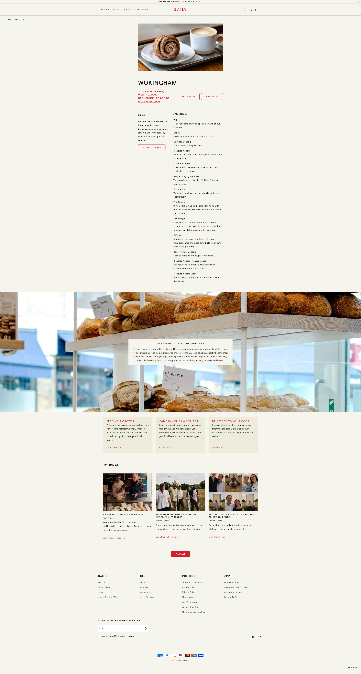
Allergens (144, 587)
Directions (212, 96)
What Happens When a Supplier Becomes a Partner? (176, 515)
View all (181, 554)
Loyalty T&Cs (230, 597)
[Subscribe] (145, 628)
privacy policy (127, 636)
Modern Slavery (190, 597)
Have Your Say (147, 597)
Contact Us (145, 592)
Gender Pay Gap (190, 607)
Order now (111, 447)
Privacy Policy (189, 592)
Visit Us (101, 582)
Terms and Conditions (193, 582)
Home (9, 20)
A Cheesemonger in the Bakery (123, 514)
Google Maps (187, 96)
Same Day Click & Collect (236, 587)
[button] (106, 9)
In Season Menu (151, 148)
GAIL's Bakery (184, 660)
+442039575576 (149, 101)
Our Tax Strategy (190, 602)
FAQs (142, 582)
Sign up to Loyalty (233, 592)
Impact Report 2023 (108, 597)
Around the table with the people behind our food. (231, 515)
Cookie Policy (189, 587)
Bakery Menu (104, 587)
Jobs (100, 592)
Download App (231, 582)
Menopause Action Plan (193, 612)
